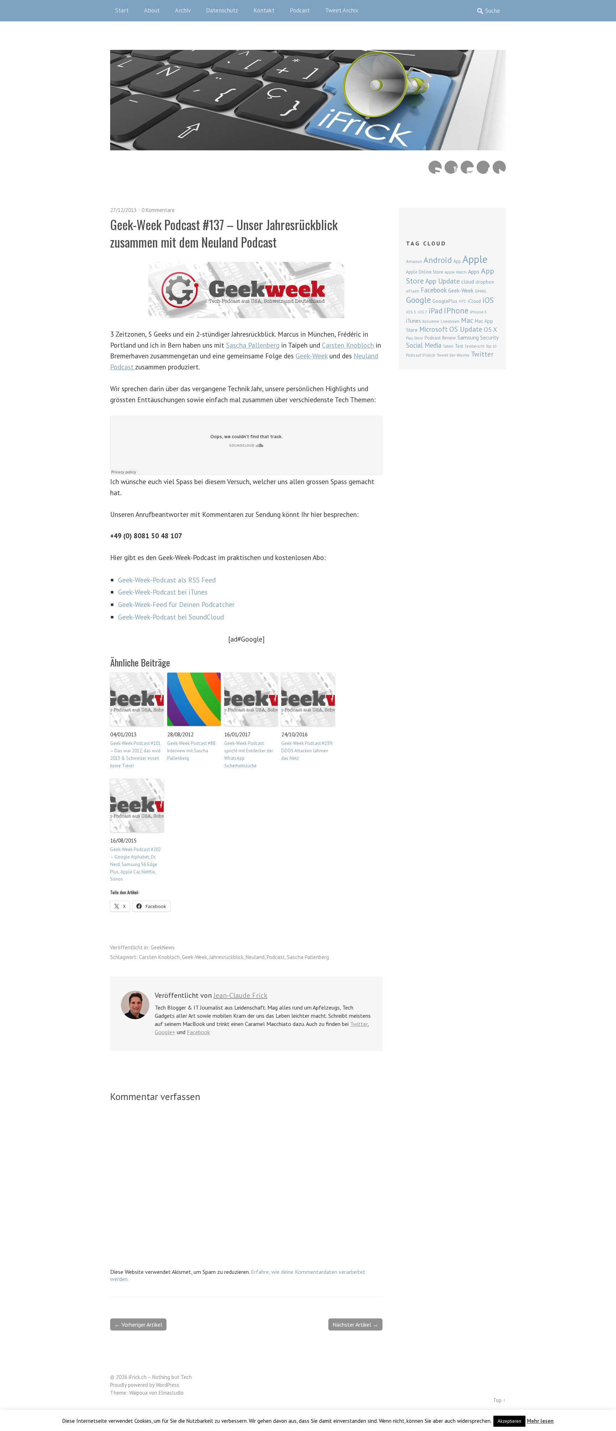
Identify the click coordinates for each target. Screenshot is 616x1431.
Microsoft (433, 329)
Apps (473, 271)
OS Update (465, 329)
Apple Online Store (424, 272)
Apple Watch (456, 272)
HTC (462, 301)
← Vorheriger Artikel (138, 1324)
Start (122, 10)
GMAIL (481, 291)
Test (459, 346)
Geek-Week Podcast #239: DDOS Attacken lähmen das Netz (307, 750)
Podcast (300, 10)
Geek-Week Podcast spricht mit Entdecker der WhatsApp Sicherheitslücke (248, 754)
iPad (435, 311)
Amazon (414, 261)
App (457, 261)
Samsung (468, 337)
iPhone (456, 310)
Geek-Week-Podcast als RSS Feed (167, 579)
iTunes (413, 320)
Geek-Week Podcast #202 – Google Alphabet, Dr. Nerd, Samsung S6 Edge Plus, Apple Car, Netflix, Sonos (135, 864)
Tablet (448, 346)
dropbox (485, 282)
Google (418, 299)
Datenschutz (222, 10)
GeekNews (163, 947)
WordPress (167, 1384)
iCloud (474, 301)
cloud (467, 281)
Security (489, 337)
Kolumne (430, 321)
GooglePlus (444, 301)
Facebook (483, 167)
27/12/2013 (123, 210)
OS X (490, 329)
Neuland (255, 957)
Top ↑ (499, 1400)
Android (437, 259)
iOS (488, 300)
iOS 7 (422, 312)
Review (449, 338)
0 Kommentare (158, 210)
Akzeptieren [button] (509, 1421)
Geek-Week (312, 355)
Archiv (183, 10)
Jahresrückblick (226, 957)
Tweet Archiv (341, 10)
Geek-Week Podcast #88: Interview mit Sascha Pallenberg (191, 750)
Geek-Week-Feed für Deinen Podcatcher (176, 604)
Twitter (499, 167)
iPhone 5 (478, 312)
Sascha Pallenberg (252, 345)
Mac (467, 320)
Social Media (423, 345)
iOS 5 (411, 312)
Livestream (450, 321)
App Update (442, 280)
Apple (474, 259)
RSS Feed (435, 167)
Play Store (414, 338)
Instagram (467, 167)
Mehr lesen (540, 1420)
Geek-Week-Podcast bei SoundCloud (171, 616)
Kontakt (263, 10)
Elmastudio (171, 1392)
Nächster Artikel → (355, 1324)
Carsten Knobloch (348, 345)
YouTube (451, 167)
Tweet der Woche (453, 355)
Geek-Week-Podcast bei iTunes (162, 591)
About (152, 10)
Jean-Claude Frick (240, 995)
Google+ (165, 1032)
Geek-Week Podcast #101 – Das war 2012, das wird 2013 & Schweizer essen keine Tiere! (135, 754)
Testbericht (474, 346)
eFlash (412, 291)
